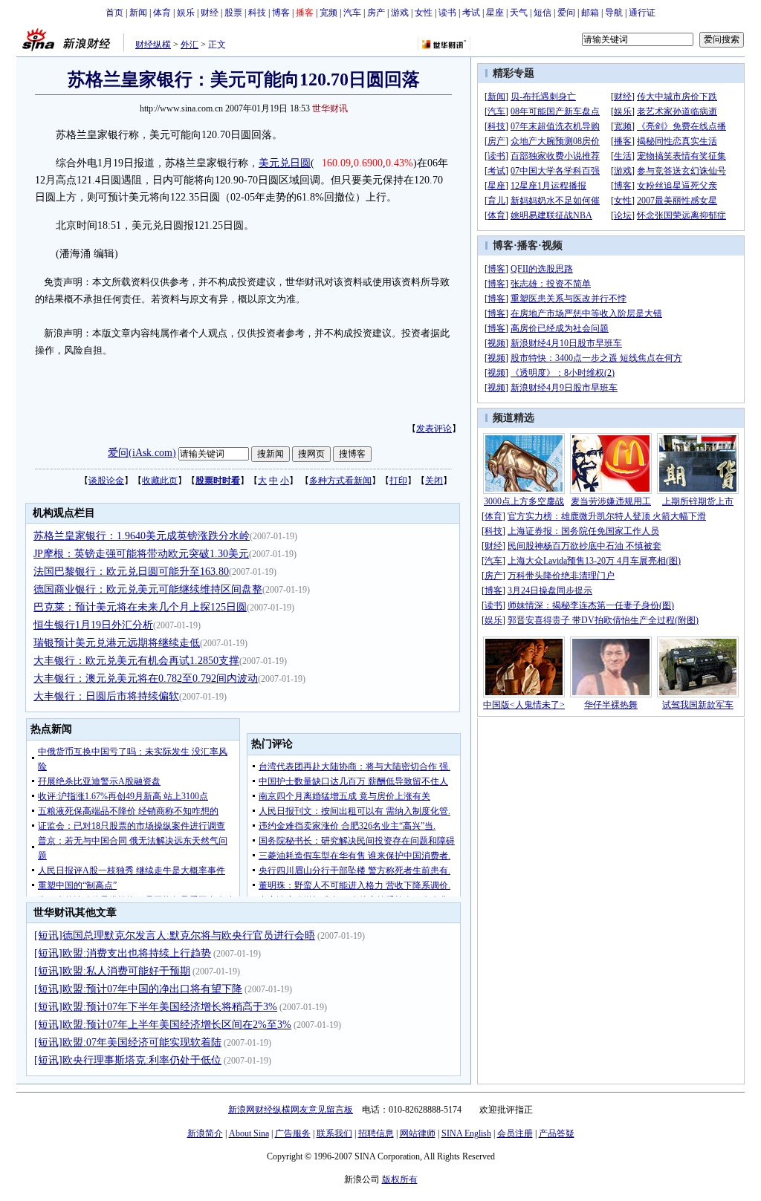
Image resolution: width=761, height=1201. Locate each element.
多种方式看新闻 (340, 480)
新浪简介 (205, 1133)
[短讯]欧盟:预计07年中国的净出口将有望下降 (138, 989)
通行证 (642, 12)
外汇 (189, 44)
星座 (495, 12)
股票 (233, 12)
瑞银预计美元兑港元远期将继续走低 (116, 642)
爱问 (566, 12)
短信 (542, 12)
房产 (376, 12)
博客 (281, 12)
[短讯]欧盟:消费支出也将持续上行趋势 (122, 953)
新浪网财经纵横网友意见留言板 (290, 1109)
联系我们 (334, 1133)
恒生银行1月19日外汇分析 (93, 625)
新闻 (138, 12)
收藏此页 (160, 480)
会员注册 (515, 1133)
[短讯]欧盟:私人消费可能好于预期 (112, 971)
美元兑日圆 (285, 163)
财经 (209, 12)
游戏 (400, 12)
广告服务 (293, 1133)
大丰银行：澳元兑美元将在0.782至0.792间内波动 (145, 678)
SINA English (466, 1133)
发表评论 (434, 428)
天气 (519, 12)
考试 (471, 12)
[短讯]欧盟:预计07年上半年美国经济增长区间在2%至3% (162, 1024)
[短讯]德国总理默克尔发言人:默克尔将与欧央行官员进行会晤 (174, 935)
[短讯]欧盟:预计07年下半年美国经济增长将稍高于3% (155, 1006)
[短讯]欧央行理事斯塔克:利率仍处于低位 (127, 1060)
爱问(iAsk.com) (142, 452)
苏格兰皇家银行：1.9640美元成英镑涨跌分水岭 (141, 535)
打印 (398, 480)
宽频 (328, 12)
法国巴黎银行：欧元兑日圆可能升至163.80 (131, 571)
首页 (114, 12)
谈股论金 (106, 480)
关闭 (434, 480)
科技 (257, 12)
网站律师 (417, 1133)
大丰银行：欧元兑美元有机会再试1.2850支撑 (136, 660)
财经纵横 (153, 44)
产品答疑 (556, 1133)
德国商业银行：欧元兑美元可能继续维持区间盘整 (147, 589)
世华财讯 (330, 108)
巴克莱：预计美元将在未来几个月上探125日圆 (140, 607)
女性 (424, 12)
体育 (162, 12)
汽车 (352, 12)
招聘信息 (376, 1133)
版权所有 (400, 1179)
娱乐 (186, 12)
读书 (447, 12)
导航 (614, 12)
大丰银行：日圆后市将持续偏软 (106, 696)
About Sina (249, 1133)
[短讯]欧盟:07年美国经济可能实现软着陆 (127, 1042)
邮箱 (590, 12)
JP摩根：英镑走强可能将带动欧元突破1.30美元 (141, 553)
